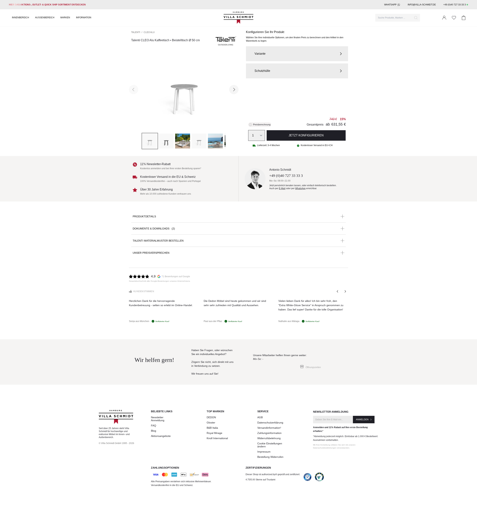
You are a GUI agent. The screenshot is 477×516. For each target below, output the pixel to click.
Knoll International (217, 438)
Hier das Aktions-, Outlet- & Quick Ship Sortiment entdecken (47, 4)
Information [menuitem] (83, 17)
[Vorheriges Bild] (133, 89)
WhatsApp (390, 4)
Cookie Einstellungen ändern (269, 445)
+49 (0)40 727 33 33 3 (454, 4)
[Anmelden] (444, 18)
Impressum (264, 451)
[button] (297, 53)
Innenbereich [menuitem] (20, 17)
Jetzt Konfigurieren (306, 135)
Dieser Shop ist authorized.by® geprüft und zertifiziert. (273, 474)
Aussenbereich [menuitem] (44, 17)
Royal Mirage (214, 432)
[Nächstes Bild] (233, 89)
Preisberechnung (262, 124)
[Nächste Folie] (345, 291)
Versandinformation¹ (269, 427)
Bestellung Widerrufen (270, 456)
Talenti (135, 32)
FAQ (153, 425)
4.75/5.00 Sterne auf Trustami (260, 479)
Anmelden (362, 419)
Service (262, 411)
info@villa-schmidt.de (422, 4)
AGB (260, 417)
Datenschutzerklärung (270, 422)
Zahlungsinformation (269, 432)
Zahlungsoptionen (165, 467)
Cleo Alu (149, 32)
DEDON (211, 417)
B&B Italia (212, 427)
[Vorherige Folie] (338, 291)
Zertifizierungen (258, 467)
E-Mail (282, 188)
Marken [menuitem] (65, 17)
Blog (153, 430)
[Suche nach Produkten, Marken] (416, 17)
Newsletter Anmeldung (157, 419)
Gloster (211, 422)
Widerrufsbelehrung (269, 438)
